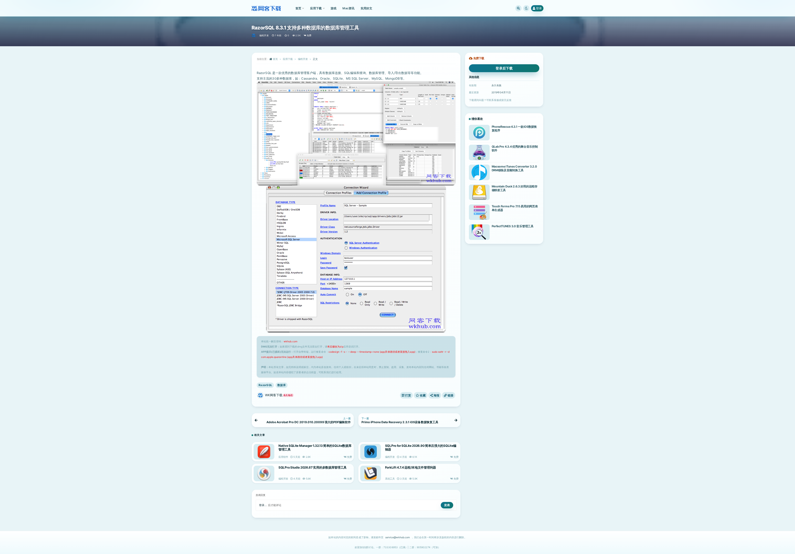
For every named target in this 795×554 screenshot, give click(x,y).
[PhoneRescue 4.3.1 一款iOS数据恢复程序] (479, 132)
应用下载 (288, 59)
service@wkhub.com (397, 537)
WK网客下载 (279, 395)
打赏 (408, 395)
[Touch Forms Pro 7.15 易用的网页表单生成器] (479, 212)
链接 (450, 395)
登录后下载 (504, 68)
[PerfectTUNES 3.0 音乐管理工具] (479, 232)
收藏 (422, 395)
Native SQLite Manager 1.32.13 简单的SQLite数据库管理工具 (314, 447)
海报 (436, 395)
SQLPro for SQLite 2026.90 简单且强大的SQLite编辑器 (420, 447)
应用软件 (283, 456)
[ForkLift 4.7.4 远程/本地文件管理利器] (370, 473)
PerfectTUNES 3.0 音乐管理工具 (513, 226)
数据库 (281, 385)
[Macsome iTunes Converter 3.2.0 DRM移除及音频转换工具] (479, 172)
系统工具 (390, 478)
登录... (263, 505)
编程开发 (264, 35)
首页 (275, 59)
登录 (539, 8)
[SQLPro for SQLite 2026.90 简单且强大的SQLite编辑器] (370, 451)
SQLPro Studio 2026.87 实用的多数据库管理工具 (312, 467)
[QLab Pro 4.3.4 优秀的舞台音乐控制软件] (479, 152)
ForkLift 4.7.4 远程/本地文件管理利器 (410, 467)
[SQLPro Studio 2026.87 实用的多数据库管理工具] (264, 473)
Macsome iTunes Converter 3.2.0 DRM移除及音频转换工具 (514, 168)
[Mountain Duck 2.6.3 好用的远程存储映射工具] (479, 192)
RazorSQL (265, 385)
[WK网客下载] (254, 35)
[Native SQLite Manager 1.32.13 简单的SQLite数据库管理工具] (264, 451)
